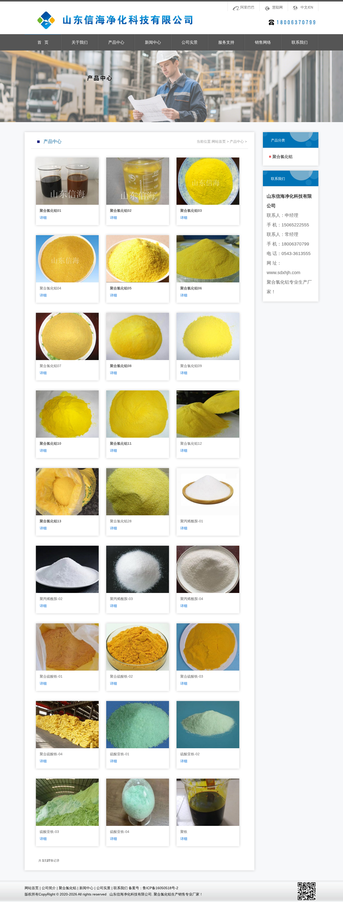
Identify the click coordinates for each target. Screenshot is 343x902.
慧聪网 (277, 7)
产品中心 (116, 42)
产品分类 (278, 140)
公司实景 (190, 42)
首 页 (42, 42)
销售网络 (263, 42)
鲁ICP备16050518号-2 (160, 888)
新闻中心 (153, 42)
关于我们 (80, 42)
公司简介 (49, 888)
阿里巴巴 (247, 7)
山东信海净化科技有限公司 (110, 20)
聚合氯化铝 (282, 157)
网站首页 (219, 141)
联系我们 (300, 42)
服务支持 (226, 42)
